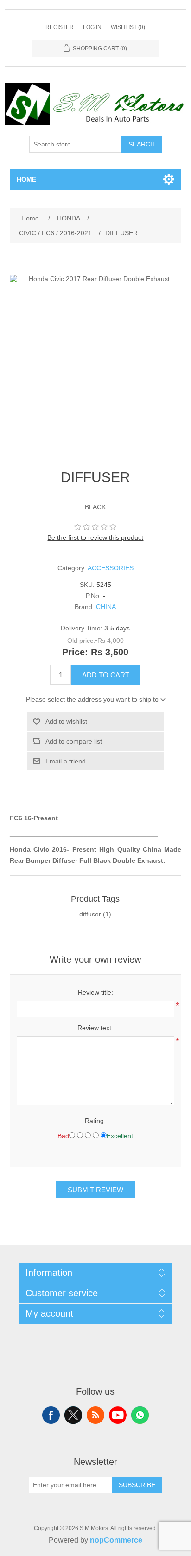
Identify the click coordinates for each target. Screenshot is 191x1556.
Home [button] (26, 179)
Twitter (73, 1415)
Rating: (95, 1120)
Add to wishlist (66, 721)
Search (141, 144)
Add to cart (105, 675)
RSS (95, 1415)
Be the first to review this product (95, 537)
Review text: (95, 1027)
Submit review (95, 1190)
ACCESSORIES (111, 568)
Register (59, 27)
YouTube (118, 1415)
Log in (92, 27)
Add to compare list (73, 741)
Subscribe (137, 1485)
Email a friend (65, 761)
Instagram (140, 1415)
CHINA (106, 606)
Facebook (51, 1415)
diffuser (90, 914)
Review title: (95, 992)
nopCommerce (116, 1540)
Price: (75, 652)
